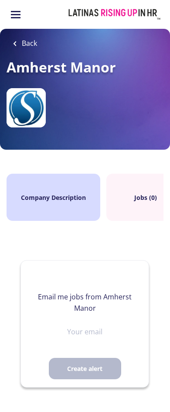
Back (28, 43)
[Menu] (15, 14)
